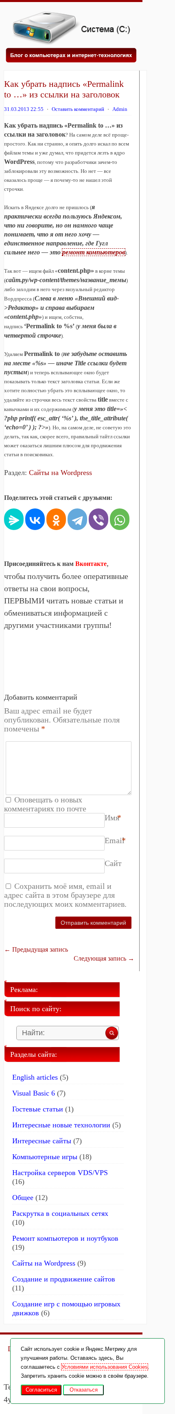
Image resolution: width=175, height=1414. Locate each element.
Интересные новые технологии (61, 1125)
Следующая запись (104, 958)
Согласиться (41, 1390)
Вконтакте (91, 563)
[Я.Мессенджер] (14, 518)
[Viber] (98, 518)
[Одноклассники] (56, 518)
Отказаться (84, 1390)
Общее (22, 1197)
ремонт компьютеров (93, 252)
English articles (35, 1077)
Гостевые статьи (37, 1109)
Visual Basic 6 (33, 1093)
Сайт (113, 863)
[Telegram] (77, 518)
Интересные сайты (41, 1141)
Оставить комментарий (78, 109)
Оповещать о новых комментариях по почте (45, 804)
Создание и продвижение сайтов (63, 1279)
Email (115, 840)
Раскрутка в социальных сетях (60, 1213)
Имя (112, 817)
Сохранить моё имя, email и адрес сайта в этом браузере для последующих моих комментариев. (65, 895)
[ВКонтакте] (35, 518)
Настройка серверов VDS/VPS (60, 1173)
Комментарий (107, 745)
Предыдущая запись (36, 949)
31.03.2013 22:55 (24, 109)
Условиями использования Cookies (104, 1367)
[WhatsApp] (119, 518)
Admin (119, 109)
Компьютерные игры (44, 1157)
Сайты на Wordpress (60, 472)
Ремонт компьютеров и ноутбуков (65, 1238)
